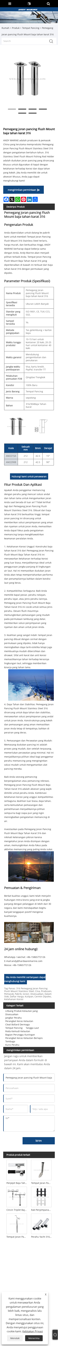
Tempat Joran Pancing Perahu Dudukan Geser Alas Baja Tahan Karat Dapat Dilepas (42, 1182)
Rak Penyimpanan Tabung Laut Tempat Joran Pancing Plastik (42, 1209)
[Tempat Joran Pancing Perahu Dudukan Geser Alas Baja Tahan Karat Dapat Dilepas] (41, 1169)
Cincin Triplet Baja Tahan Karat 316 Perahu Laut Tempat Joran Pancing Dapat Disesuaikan (17, 1209)
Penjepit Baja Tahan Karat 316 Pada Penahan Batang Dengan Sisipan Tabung (17, 1182)
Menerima (33, 1338)
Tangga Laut (32, 1027)
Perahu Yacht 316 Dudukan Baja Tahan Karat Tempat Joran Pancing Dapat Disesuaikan (42, 1236)
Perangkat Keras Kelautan (19, 1021)
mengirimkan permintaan (22, 189)
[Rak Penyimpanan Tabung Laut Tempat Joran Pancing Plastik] (41, 1196)
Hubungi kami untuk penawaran (29, 476)
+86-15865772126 (21, 965)
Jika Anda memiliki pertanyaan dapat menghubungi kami (25, 979)
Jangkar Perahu (13, 1017)
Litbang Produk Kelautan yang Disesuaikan (21, 1012)
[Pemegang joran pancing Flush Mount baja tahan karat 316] (27, 78)
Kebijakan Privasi (32, 1331)
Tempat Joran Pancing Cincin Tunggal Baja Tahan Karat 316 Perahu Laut (17, 1236)
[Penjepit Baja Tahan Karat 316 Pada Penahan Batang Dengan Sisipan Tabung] (16, 1169)
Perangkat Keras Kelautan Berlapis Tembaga (24, 1039)
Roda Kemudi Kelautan (17, 1031)
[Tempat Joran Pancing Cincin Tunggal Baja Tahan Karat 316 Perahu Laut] (16, 1223)
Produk (15, 27)
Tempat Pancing (30, 27)
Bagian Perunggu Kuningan (20, 1034)
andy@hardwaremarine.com (27, 961)
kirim (39, 1140)
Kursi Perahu (12, 1044)
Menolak (14, 1338)
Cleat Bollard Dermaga (17, 1024)
